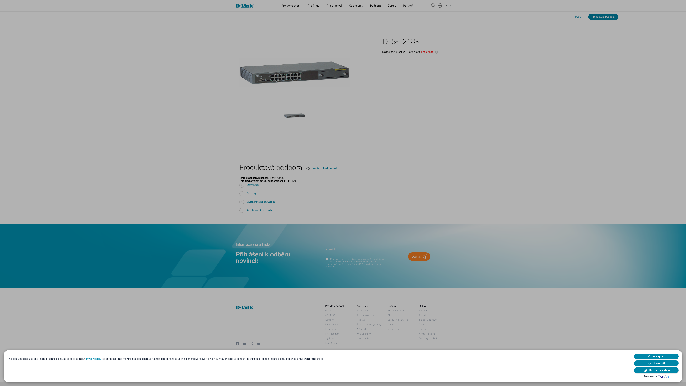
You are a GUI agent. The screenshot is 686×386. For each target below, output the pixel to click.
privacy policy (93, 358)
